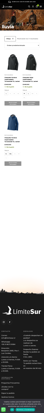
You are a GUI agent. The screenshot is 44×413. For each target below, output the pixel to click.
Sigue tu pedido (8, 393)
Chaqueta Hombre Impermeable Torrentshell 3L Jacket (12, 79)
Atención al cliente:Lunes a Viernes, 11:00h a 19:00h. (10, 359)
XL (18, 93)
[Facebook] (9, 322)
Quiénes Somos (7, 397)
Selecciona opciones (13, 103)
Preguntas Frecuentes (10, 383)
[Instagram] (3, 322)
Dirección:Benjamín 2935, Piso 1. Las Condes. (10, 350)
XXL (10, 153)
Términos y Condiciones (25, 410)
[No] (41, 406)
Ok (12, 410)
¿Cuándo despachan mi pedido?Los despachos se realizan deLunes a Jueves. (33, 340)
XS (32, 93)
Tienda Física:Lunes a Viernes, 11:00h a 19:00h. (10, 368)
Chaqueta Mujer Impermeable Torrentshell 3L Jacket (30, 79)
